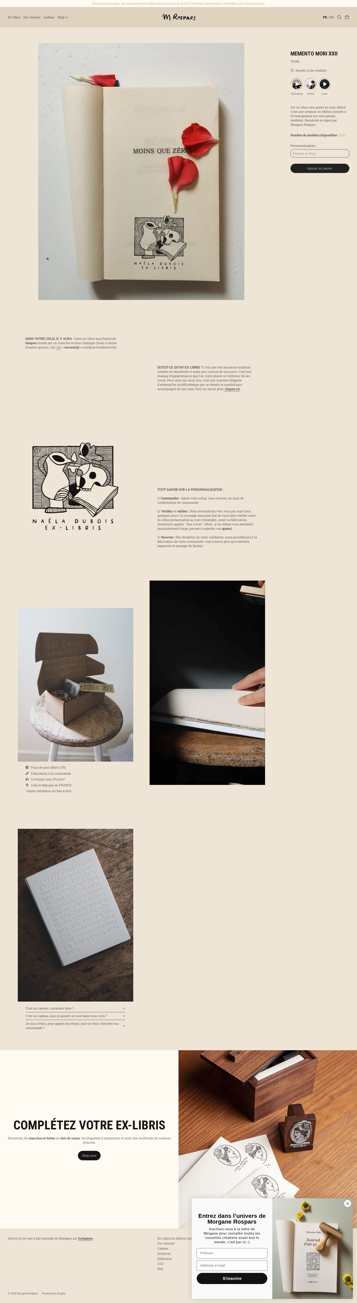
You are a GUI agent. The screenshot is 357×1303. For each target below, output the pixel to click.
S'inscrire (232, 1278)
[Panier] (347, 17)
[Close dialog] (347, 1203)
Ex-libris (14, 17)
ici (58, 347)
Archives (163, 1253)
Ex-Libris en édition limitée (177, 1238)
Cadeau (49, 17)
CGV (160, 1264)
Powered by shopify (53, 1293)
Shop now (89, 1155)
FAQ (160, 1269)
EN (332, 17)
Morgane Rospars (27, 1293)
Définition (164, 1259)
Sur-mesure (31, 17)
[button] (339, 17)
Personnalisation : (303, 145)
